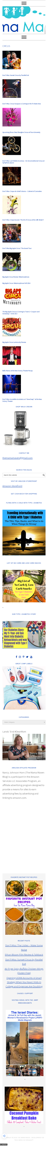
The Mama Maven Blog (24, 19)
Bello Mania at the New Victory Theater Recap (17, 371)
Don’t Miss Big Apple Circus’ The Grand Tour (17, 248)
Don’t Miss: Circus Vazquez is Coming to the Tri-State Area (21, 104)
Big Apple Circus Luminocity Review (14, 342)
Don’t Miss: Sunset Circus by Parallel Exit (15, 75)
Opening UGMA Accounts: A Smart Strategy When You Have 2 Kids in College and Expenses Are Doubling (24, 982)
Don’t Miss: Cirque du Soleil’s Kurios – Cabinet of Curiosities (22, 191)
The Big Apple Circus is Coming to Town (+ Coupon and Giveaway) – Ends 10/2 (21, 313)
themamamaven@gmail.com (17, 457)
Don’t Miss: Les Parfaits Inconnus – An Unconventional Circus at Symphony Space (23, 162)
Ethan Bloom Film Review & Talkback (24, 954)
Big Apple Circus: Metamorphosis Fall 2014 (16, 283)
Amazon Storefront (12, 486)
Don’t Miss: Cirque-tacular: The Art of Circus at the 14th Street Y (23, 220)
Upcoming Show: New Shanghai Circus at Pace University (21, 132)
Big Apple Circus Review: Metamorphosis (15, 277)
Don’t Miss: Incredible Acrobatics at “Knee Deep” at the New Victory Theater (22, 400)
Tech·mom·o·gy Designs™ (23, 1140)
